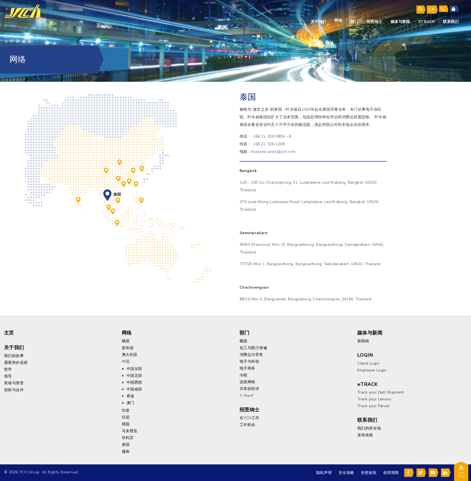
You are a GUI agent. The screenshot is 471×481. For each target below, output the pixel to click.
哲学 (8, 369)
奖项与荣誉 (14, 383)
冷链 (243, 375)
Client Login (368, 363)
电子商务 (247, 368)
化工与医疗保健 (253, 347)
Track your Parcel (373, 406)
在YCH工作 (249, 418)
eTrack (426, 21)
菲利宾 (141, 200)
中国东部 (133, 170)
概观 (126, 341)
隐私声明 (324, 472)
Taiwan (136, 183)
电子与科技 (249, 361)
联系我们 (451, 21)
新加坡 (113, 210)
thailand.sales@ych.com (273, 151)
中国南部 (118, 178)
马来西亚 (109, 206)
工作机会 (247, 424)
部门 (354, 21)
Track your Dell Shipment (380, 392)
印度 (78, 199)
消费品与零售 (251, 354)
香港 (129, 181)
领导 (8, 376)
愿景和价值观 (16, 362)
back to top (461, 474)
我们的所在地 (369, 428)
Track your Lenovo (374, 399)
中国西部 (106, 170)
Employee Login (371, 370)
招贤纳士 (374, 21)
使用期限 (391, 472)
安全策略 (346, 472)
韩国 (142, 168)
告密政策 (369, 472)
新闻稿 (363, 341)
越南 (118, 200)
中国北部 (119, 161)
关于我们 (319, 21)
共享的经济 (249, 388)
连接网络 (247, 382)
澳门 (124, 183)
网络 (338, 20)
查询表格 (365, 435)
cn (431, 9)
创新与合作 (14, 389)
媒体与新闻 (400, 21)
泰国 (107, 193)
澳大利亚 (130, 354)
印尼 (117, 222)
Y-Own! (246, 395)
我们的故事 (14, 355)
